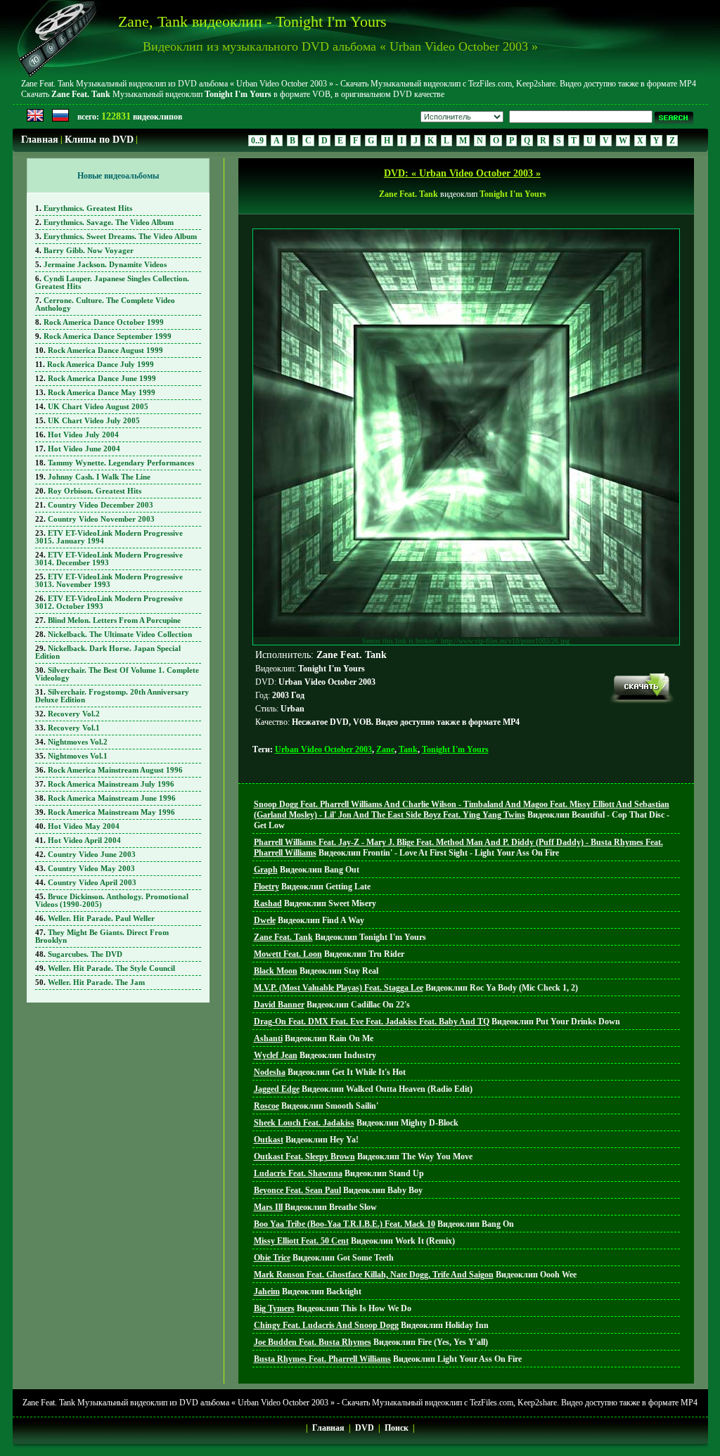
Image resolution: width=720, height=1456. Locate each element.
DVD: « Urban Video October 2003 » (462, 173)
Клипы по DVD (99, 139)
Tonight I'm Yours (455, 749)
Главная (39, 139)
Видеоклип (461, 814)
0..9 (257, 141)
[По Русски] (60, 119)
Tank (408, 749)
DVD (364, 1428)
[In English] (35, 119)
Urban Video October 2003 (323, 749)
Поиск (397, 1428)
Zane (385, 749)
